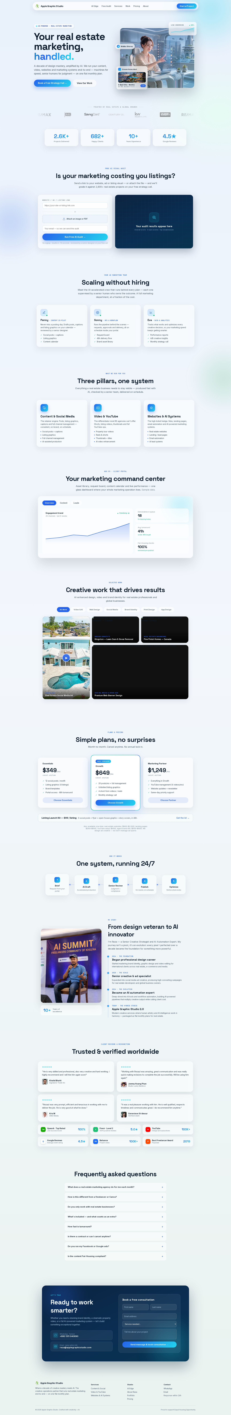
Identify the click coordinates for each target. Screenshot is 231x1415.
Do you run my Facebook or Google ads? (115, 1246)
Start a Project (187, 6)
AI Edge (94, 6)
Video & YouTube (98, 1392)
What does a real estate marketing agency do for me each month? (115, 1187)
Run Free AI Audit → (75, 237)
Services (118, 6)
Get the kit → (182, 818)
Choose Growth (115, 803)
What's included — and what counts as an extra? (115, 1216)
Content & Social (98, 1388)
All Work (63, 609)
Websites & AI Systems (100, 1395)
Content (63, 503)
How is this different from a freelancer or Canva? (115, 1197)
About (146, 6)
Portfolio (131, 1395)
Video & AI (78, 609)
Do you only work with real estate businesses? (115, 1206)
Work (128, 6)
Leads (76, 503)
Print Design (149, 609)
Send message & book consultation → (149, 1344)
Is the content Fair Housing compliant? (115, 1256)
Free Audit (106, 6)
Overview (49, 503)
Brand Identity (131, 609)
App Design (166, 609)
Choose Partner (168, 800)
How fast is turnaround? (115, 1226)
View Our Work (84, 83)
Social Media (112, 609)
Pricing (136, 6)
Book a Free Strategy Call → (52, 83)
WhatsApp (168, 1388)
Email (166, 1392)
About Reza (132, 1392)
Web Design (94, 609)
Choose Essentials (63, 800)
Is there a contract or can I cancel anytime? (115, 1236)
